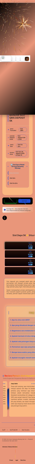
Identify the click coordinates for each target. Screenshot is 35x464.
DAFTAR (24, 201)
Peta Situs (23, 460)
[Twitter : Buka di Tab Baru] (15, 456)
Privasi (11, 460)
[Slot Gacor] (6, 58)
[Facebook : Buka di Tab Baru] (11, 456)
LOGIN (11, 201)
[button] (18, 59)
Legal (16, 460)
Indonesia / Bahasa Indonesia (9, 447)
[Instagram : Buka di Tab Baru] (19, 456)
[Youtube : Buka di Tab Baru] (23, 456)
